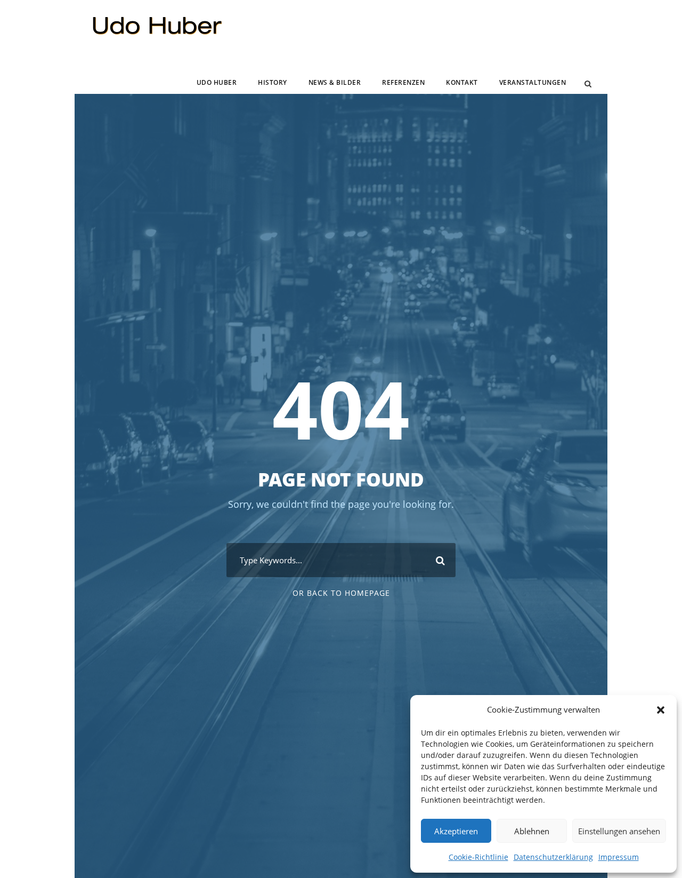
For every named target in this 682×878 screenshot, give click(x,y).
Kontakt (462, 82)
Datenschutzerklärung (553, 857)
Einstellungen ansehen (619, 831)
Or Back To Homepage (341, 593)
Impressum (618, 857)
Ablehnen (531, 831)
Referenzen (403, 82)
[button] (660, 710)
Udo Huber (217, 82)
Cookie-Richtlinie (478, 857)
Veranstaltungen (532, 82)
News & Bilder (334, 82)
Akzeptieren (456, 831)
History (272, 82)
